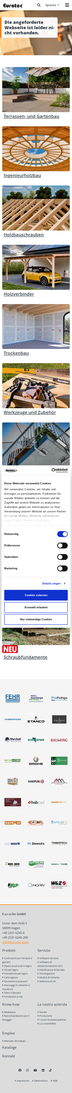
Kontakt (8, 1055)
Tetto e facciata (12, 992)
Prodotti (9, 950)
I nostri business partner (52, 1019)
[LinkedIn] (43, 1070)
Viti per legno (11, 969)
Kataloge (9, 1047)
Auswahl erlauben (36, 607)
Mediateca (10, 1012)
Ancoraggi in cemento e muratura (16, 987)
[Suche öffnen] (38, 5)
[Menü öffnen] (67, 5)
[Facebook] (19, 1070)
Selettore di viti (47, 981)
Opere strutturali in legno (18, 966)
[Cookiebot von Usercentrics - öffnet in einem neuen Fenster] (52, 470)
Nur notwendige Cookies (36, 619)
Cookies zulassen (36, 595)
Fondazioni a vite (13, 996)
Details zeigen (51, 583)
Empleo (8, 1033)
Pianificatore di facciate (52, 969)
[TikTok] (50, 1070)
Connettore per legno (16, 973)
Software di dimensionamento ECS (49, 964)
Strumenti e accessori (16, 981)
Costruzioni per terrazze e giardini (17, 960)
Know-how (11, 1004)
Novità (43, 1012)
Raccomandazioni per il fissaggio (15, 1017)
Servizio (43, 950)
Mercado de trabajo (15, 1041)
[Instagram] (27, 1070)
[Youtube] (35, 1070)
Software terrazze (49, 958)
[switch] (62, 545)
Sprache (50, 5)
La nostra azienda (52, 1004)
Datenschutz (40, 1080)
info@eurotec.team (15, 942)
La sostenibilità (47, 1023)
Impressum (22, 1080)
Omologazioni (47, 973)
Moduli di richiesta (49, 977)
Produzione (45, 1015)
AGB (54, 1080)
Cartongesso (11, 977)
